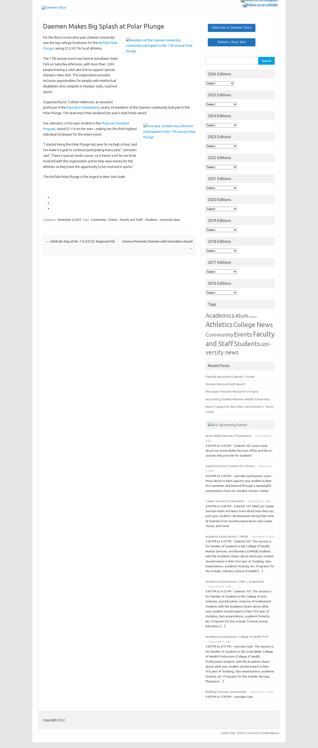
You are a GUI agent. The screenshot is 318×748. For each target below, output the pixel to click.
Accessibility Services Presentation (229, 435)
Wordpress (272, 733)
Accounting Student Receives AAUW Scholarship (238, 399)
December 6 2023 (69, 219)
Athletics (219, 324)
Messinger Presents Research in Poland (232, 391)
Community (98, 219)
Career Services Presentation (225, 501)
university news (170, 219)
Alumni (253, 316)
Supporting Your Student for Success (230, 466)
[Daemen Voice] (54, 7)
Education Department (83, 107)
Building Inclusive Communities (226, 691)
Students (151, 219)
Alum (241, 316)
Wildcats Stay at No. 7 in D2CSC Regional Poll (80, 241)
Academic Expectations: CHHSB (227, 536)
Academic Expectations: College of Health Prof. (237, 636)
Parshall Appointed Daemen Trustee (230, 376)
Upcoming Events (233, 425)
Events (113, 219)
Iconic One (228, 733)
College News (253, 324)
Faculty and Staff (131, 219)
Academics (220, 315)
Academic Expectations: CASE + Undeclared (235, 581)
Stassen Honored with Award (225, 384)
